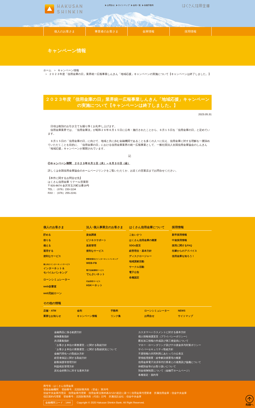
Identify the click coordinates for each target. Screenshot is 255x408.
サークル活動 (136, 267)
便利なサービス (52, 256)
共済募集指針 (61, 340)
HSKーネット (94, 283)
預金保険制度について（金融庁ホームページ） (164, 370)
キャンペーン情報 (68, 70)
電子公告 (134, 272)
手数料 (114, 310)
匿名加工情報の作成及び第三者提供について (163, 340)
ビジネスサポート (96, 240)
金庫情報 (148, 31)
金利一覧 (137, 5)
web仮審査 (50, 286)
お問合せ (111, 5)
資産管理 (91, 245)
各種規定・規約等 (148, 374)
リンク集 (116, 316)
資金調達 (91, 234)
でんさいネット (95, 272)
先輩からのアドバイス (184, 250)
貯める (47, 234)
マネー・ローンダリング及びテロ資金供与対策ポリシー (169, 345)
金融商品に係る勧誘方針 (68, 332)
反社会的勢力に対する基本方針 (71, 370)
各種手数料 (149, 5)
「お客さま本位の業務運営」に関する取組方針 (80, 345)
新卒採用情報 (179, 234)
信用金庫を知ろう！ (183, 256)
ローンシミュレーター (56, 279)
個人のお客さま (64, 31)
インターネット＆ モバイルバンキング (56, 268)
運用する (48, 250)
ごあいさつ (135, 234)
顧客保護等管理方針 (65, 362)
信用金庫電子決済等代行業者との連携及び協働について (169, 362)
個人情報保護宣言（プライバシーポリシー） (163, 336)
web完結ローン (52, 293)
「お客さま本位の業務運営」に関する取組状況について (85, 349)
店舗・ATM (49, 310)
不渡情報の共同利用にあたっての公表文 (160, 353)
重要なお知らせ (52, 316)
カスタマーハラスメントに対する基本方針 (162, 332)
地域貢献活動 (136, 261)
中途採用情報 (179, 240)
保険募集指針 (61, 336)
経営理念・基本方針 (140, 250)
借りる (47, 240)
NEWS (181, 310)
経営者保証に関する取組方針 (70, 358)
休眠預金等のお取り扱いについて (157, 366)
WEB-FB (102, 261)
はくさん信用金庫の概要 (143, 240)
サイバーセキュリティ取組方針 (155, 349)
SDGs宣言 (135, 245)
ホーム (47, 70)
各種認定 (134, 277)
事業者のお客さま (106, 31)
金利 (79, 310)
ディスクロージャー (140, 256)
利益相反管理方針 (64, 366)
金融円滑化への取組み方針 (69, 353)
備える (47, 245)
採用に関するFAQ (182, 245)
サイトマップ (124, 5)
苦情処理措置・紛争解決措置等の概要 (159, 358)
